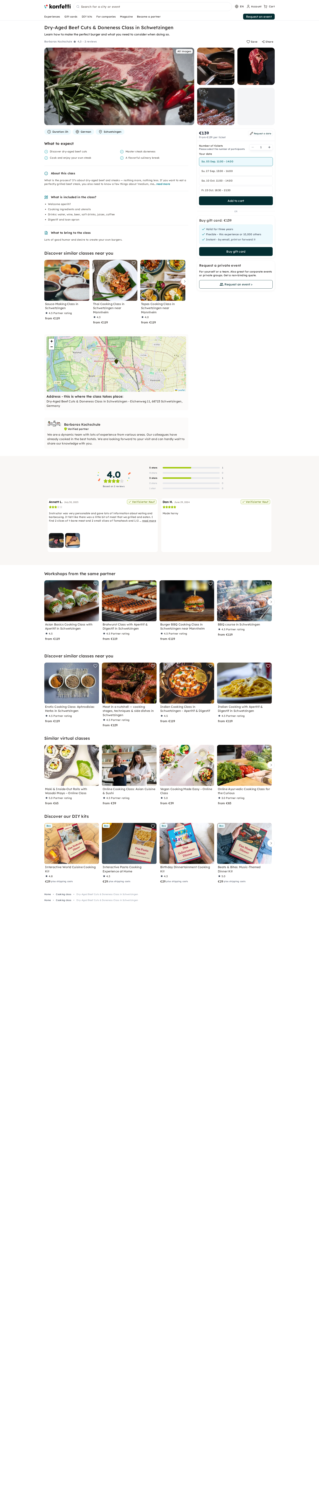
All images (184, 51)
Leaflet (181, 390)
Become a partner (149, 16)
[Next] (183, 281)
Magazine (126, 16)
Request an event (259, 16)
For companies (106, 16)
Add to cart (236, 201)
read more (163, 184)
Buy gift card (235, 251)
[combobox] (152, 6)
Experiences (52, 16)
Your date (205, 154)
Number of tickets (211, 145)
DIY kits (87, 16)
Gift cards (71, 16)
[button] (116, 361)
